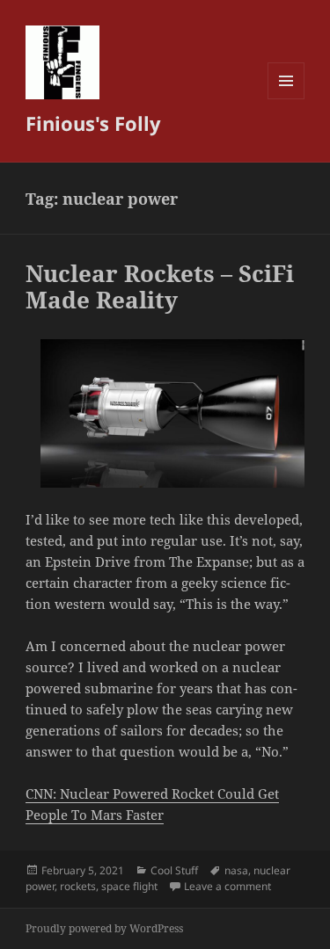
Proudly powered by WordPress (104, 928)
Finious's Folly (93, 123)
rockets (78, 886)
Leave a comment (227, 886)
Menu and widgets (286, 98)
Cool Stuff (174, 870)
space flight (129, 886)
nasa (236, 870)
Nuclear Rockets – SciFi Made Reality (160, 286)
